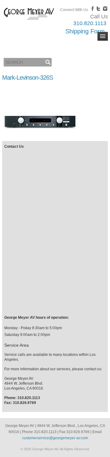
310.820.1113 (89, 23)
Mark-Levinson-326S (27, 77)
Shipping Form (85, 31)
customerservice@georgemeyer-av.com (55, 438)
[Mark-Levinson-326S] (40, 135)
